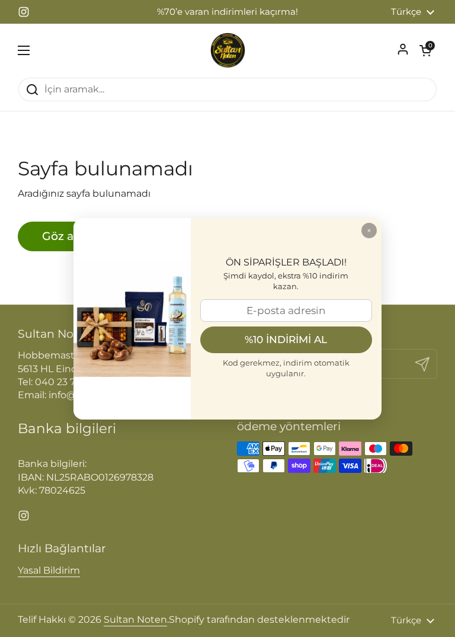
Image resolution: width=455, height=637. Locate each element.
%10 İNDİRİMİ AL (286, 339)
